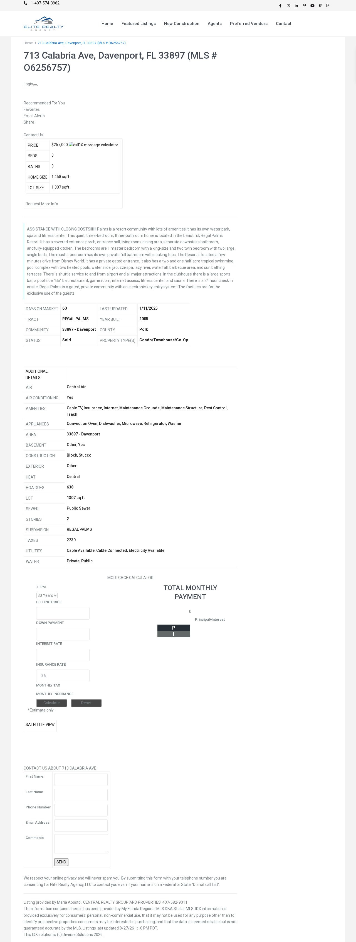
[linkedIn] (297, 5)
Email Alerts (34, 116)
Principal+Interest (210, 619)
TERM (41, 587)
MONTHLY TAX (48, 685)
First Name (34, 776)
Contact (283, 23)
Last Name (34, 792)
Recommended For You (44, 103)
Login (28, 84)
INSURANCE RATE (51, 664)
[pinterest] (305, 5)
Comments (35, 838)
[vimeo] (321, 5)
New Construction (181, 23)
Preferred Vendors (249, 23)
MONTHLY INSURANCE (54, 694)
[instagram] (328, 5)
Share (29, 122)
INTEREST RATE (49, 644)
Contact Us (33, 135)
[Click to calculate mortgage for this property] (93, 145)
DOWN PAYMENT (50, 623)
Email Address (38, 822)
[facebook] (282, 5)
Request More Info (42, 204)
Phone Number (38, 807)
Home (107, 23)
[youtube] (313, 5)
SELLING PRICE (48, 602)
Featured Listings (139, 23)
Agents (215, 23)
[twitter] (289, 5)
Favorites (32, 109)
